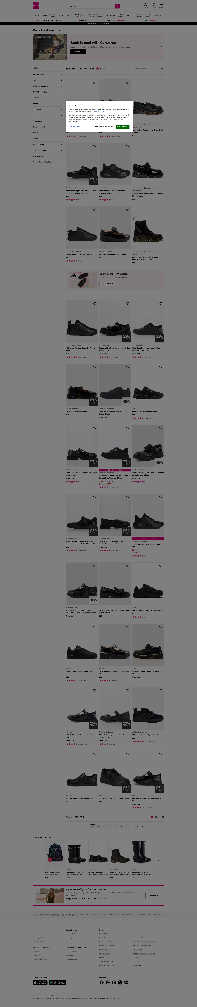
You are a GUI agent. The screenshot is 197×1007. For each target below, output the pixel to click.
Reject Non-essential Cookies (104, 126)
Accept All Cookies (122, 126)
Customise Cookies (75, 126)
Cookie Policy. (99, 111)
